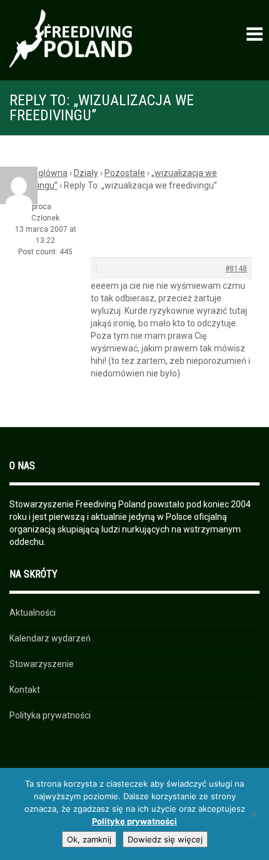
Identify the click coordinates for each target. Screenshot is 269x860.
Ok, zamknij (89, 839)
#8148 (236, 268)
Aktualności (32, 613)
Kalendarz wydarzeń (50, 638)
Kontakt (24, 690)
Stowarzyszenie (41, 664)
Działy (86, 173)
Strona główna (38, 173)
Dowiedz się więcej (165, 839)
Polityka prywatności (50, 715)
